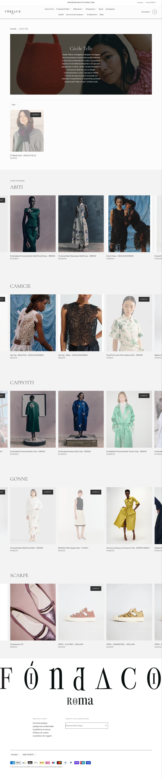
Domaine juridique (40, 723)
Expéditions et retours (41, 729)
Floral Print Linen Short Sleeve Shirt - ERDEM (124, 355)
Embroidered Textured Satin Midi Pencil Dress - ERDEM (32, 256)
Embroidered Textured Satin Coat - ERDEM (27, 451)
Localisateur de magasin (42, 736)
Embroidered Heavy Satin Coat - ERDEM (74, 451)
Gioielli (61, 15)
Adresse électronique (75, 723)
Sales (102, 15)
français (140, 2)
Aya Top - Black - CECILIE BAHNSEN (73, 355)
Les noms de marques (74, 15)
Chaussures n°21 (16, 644)
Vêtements (77, 9)
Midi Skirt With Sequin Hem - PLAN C (73, 548)
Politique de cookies (41, 733)
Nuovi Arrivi (49, 9)
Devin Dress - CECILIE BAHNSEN (120, 256)
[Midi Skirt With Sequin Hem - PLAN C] (81, 515)
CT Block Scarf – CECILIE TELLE (23, 155)
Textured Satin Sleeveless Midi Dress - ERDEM (77, 256)
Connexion (145, 12)
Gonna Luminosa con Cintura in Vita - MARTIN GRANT (128, 548)
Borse (101, 9)
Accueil (13, 29)
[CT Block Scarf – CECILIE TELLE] (27, 131)
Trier (13, 105)
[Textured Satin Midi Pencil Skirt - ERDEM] (33, 515)
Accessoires (110, 9)
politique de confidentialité (43, 726)
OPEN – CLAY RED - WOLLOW (70, 644)
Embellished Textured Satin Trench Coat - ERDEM (126, 451)
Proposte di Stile (62, 9)
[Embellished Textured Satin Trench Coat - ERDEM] (129, 419)
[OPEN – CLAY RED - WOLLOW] (81, 612)
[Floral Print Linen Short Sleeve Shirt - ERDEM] (129, 322)
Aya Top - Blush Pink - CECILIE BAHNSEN (27, 355)
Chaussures (90, 9)
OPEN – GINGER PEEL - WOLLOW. (120, 644)
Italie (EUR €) (150, 2)
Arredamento (92, 15)
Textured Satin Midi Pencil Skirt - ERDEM (26, 548)
